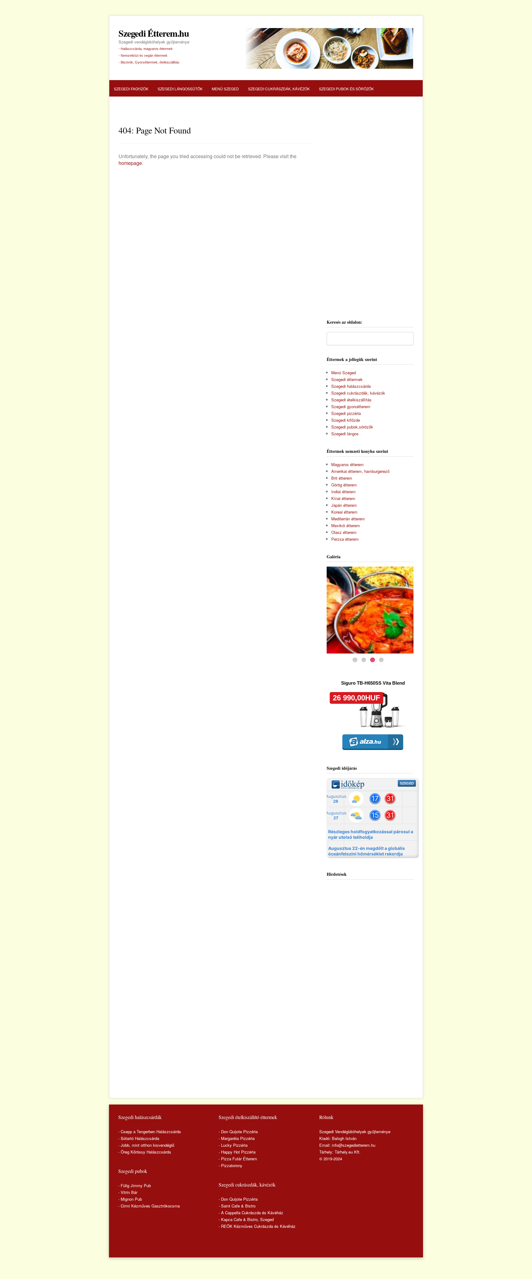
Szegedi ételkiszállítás (351, 400)
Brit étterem (341, 478)
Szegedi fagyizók (131, 88)
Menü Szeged (225, 88)
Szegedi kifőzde (345, 420)
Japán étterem (344, 505)
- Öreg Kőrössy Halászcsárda (144, 1152)
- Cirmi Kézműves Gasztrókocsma (149, 1206)
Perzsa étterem (345, 539)
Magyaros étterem (347, 464)
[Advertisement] (370, 215)
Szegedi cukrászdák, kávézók (279, 88)
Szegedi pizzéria (187, 105)
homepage (130, 162)
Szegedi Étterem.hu (154, 33)
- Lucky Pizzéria (233, 1145)
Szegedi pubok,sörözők (352, 427)
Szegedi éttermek (347, 379)
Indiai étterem (343, 491)
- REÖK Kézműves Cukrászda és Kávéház (257, 1226)
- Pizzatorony (230, 1165)
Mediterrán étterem (348, 519)
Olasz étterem (344, 532)
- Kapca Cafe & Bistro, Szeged (246, 1219)
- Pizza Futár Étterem (238, 1159)
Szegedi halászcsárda (137, 105)
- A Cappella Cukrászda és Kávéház (251, 1212)
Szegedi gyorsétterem (350, 406)
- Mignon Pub (130, 1199)
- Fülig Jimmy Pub (134, 1185)
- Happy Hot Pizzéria (237, 1152)
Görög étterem (344, 485)
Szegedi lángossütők (180, 88)
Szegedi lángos (345, 434)
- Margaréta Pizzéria (237, 1138)
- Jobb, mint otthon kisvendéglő (146, 1145)
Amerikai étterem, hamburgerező (360, 471)
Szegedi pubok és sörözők (346, 88)
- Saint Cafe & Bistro (237, 1206)
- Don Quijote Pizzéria (238, 1131)
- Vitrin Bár (127, 1192)
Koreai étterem (344, 512)
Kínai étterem (343, 498)
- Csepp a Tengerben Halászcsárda (149, 1131)
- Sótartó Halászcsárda (138, 1138)
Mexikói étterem (345, 525)
